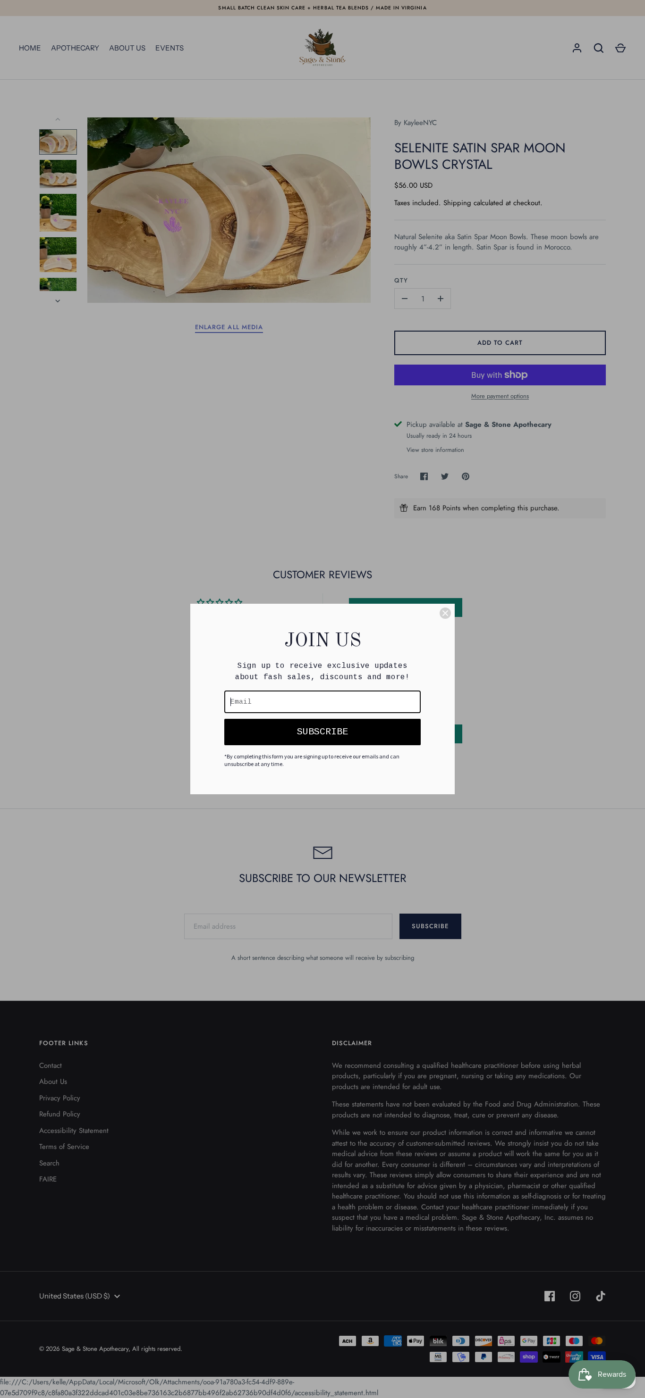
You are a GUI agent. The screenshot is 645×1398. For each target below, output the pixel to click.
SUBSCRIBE (322, 731)
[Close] (445, 613)
